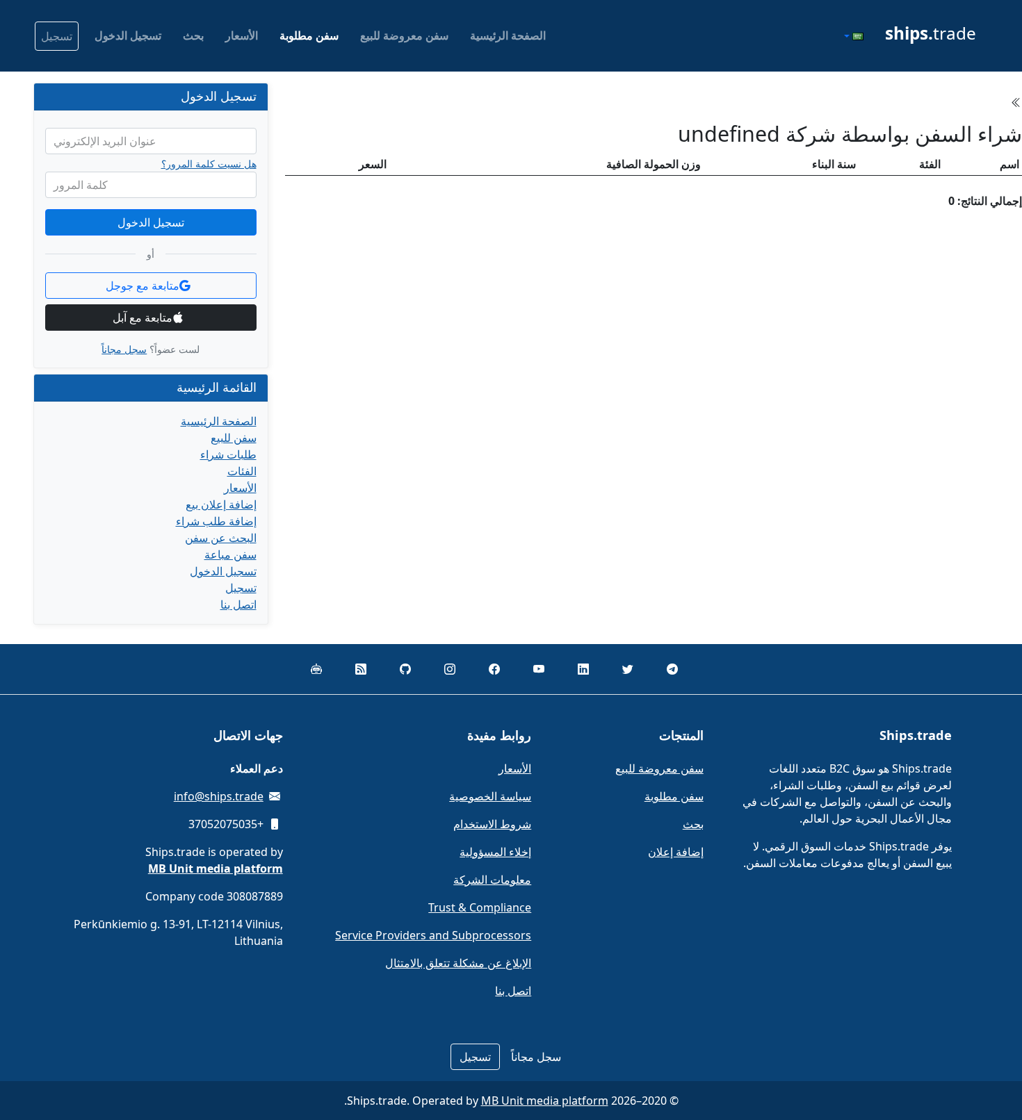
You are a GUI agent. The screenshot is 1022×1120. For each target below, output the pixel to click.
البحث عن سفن (221, 537)
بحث (193, 35)
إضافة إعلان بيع (221, 504)
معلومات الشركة (492, 879)
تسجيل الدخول (128, 35)
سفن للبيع (234, 437)
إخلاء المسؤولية (495, 851)
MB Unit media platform (544, 1100)
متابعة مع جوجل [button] (142, 285)
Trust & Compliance (479, 907)
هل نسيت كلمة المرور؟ (209, 164)
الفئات (242, 471)
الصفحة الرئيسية (508, 35)
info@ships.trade (218, 796)
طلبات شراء (228, 454)
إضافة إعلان (676, 851)
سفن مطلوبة (309, 35)
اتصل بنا (238, 604)
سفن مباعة (230, 554)
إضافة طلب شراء (216, 521)
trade (930, 33)
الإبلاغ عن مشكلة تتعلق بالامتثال (458, 963)
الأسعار (241, 35)
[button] (852, 36)
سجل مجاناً (124, 349)
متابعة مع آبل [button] (142, 317)
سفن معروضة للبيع (404, 35)
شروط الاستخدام (492, 824)
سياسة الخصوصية (490, 796)
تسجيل (56, 36)
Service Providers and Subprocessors (433, 935)
